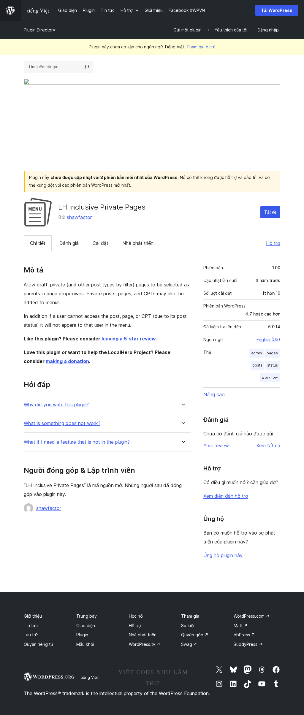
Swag (189, 644)
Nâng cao (214, 394)
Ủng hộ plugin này (223, 555)
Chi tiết (37, 243)
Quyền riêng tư (38, 644)
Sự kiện (188, 625)
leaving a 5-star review (129, 339)
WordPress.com (252, 616)
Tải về (270, 212)
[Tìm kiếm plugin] (87, 67)
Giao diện (85, 625)
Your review (216, 445)
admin (256, 353)
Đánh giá (69, 243)
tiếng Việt (89, 677)
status (272, 365)
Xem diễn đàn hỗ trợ (225, 496)
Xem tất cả (268, 445)
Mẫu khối (85, 644)
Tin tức (31, 625)
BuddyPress (248, 644)
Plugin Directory (39, 29)
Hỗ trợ (273, 243)
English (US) (268, 339)
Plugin (82, 634)
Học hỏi (136, 616)
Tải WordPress (276, 10)
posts (257, 365)
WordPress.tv (144, 644)
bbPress (244, 634)
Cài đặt (100, 243)
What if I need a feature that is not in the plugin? (77, 442)
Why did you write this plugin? (56, 405)
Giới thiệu (33, 616)
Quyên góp (194, 634)
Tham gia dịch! (200, 46)
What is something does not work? (62, 423)
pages (272, 353)
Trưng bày (86, 616)
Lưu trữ (31, 634)
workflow (270, 377)
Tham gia (190, 616)
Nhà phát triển (137, 243)
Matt (241, 625)
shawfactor (79, 217)
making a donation (67, 361)
